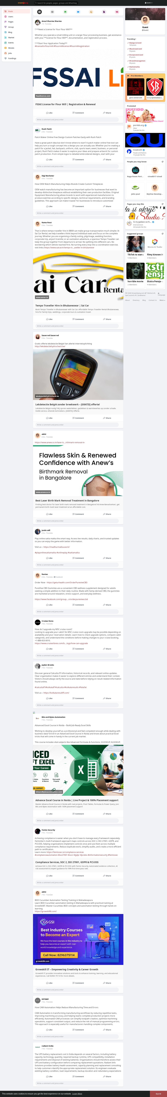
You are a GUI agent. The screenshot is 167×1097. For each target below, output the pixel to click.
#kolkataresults (71, 687)
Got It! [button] (158, 1094)
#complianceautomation (46, 855)
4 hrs (43, 179)
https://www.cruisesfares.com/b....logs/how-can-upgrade (61, 643)
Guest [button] (148, 3)
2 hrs (43, 132)
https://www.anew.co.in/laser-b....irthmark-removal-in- (60, 442)
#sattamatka (74, 552)
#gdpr (77, 855)
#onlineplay (62, 552)
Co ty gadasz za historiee (142, 222)
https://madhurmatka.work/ (57, 547)
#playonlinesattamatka (45, 552)
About (127, 300)
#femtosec (113, 855)
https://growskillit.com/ (46, 911)
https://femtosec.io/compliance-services (65, 852)
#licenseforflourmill (44, 46)
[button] (56, 3)
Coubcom (137, 150)
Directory (136, 300)
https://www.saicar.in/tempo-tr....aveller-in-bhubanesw (69, 247)
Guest (145, 27)
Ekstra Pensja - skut (156, 281)
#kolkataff (50, 687)
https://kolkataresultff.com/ (56, 692)
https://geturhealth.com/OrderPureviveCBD (67, 582)
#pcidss (83, 855)
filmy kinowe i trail (156, 255)
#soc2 (70, 855)
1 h (43, 24)
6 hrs (43, 437)
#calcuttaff (40, 687)
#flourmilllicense (61, 46)
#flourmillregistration (79, 46)
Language (161, 295)
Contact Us (153, 300)
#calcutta (59, 687)
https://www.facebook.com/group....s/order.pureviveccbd (61, 599)
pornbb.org (138, 125)
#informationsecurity (97, 855)
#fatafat (83, 687)
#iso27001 (62, 855)
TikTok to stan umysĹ (137, 255)
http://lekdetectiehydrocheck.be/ (50, 346)
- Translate (47, 24)
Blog (144, 300)
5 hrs (43, 225)
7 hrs (43, 624)
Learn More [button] (77, 1094)
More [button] (162, 300)
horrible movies (136, 281)
